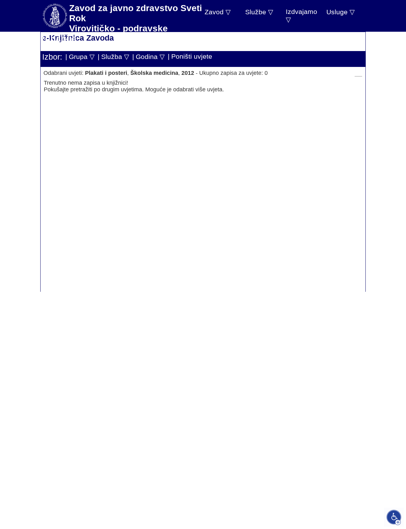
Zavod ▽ (218, 12)
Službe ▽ (259, 12)
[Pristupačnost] (394, 517)
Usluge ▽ (340, 12)
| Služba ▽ (113, 56)
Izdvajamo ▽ (301, 15)
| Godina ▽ (148, 56)
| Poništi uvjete (190, 56)
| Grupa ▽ (80, 56)
